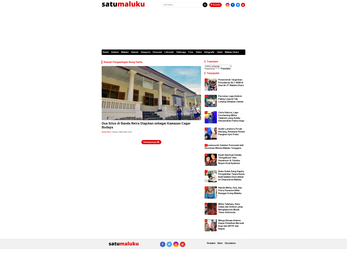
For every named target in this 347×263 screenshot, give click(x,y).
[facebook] (233, 5)
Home (106, 52)
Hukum (134, 52)
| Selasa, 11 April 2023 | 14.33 (122, 132)
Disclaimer (230, 243)
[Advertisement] (173, 29)
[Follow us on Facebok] (162, 244)
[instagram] (228, 5)
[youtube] (243, 5)
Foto (190, 52)
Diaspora (145, 52)
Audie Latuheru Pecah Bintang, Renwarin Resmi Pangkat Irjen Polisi (231, 132)
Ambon (115, 52)
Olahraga (181, 52)
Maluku (125, 52)
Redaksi (211, 243)
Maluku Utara (232, 52)
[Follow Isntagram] (176, 244)
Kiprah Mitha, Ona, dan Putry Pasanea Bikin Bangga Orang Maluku (230, 190)
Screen (216, 4)
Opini (219, 52)
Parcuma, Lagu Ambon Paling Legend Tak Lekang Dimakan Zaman (230, 99)
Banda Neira (106, 132)
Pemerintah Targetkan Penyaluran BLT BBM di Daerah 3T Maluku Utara (231, 82)
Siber (220, 243)
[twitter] (238, 5)
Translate (225, 69)
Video (199, 52)
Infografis (209, 52)
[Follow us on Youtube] (182, 244)
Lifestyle (169, 52)
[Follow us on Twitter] (169, 244)
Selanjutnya (150, 142)
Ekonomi (157, 52)
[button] (242, 51)
